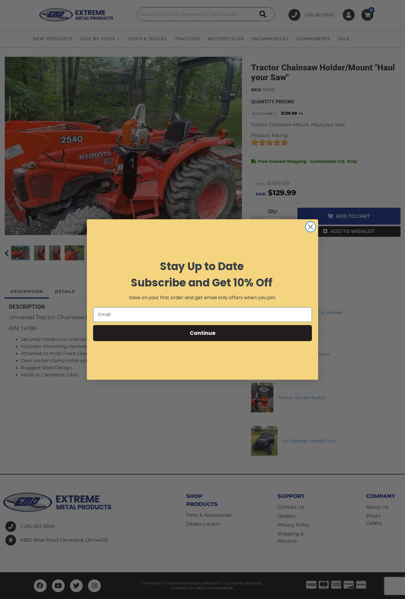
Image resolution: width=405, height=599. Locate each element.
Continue (203, 333)
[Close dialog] (310, 227)
